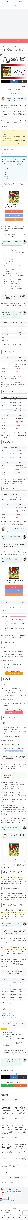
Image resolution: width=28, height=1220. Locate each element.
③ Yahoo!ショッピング (11, 273)
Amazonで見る (14, 219)
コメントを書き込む (14, 1177)
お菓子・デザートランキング (7, 1200)
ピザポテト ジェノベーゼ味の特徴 (12, 279)
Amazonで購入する (14, 673)
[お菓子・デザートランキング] (4, 1198)
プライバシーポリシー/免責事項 (7, 1211)
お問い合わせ (20, 1210)
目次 (12, 250)
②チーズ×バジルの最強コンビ (13, 284)
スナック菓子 (11, 1070)
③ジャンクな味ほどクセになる (13, 286)
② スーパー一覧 (9, 259)
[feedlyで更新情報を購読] (7, 1085)
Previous (1, 48)
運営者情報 (20, 1215)
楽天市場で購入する (14, 712)
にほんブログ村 (11, 1191)
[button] (22, 81)
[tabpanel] (8, 48)
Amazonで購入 (7, 1013)
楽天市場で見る (14, 211)
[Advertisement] (14, 24)
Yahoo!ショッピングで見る (14, 215)
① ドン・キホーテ (10, 257)
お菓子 (4, 1070)
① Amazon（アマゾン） (11, 269)
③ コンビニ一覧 (9, 261)
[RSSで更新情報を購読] (20, 1085)
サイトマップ (7, 1215)
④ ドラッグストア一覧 (11, 263)
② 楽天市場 (8, 271)
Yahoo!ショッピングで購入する (14, 751)
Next (27, 48)
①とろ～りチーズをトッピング (13, 281)
